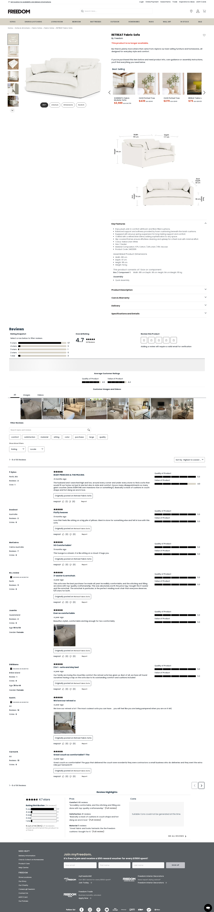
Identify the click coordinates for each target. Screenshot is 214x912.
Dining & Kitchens (33, 22)
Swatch (81, 105)
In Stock (184, 22)
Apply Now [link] (83, 902)
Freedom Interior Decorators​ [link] (151, 880)
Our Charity (23, 889)
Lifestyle (54, 105)
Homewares (134, 22)
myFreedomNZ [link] (85, 880)
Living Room (57, 22)
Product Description (122, 289)
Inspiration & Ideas (187, 2)
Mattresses (95, 22)
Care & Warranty (120, 297)
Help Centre (23, 872)
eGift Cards (201, 2)
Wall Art (167, 22)
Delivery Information (27, 860)
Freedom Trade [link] (86, 896)
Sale (200, 22)
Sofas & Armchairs (22, 28)
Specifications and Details (125, 313)
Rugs (151, 22)
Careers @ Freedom (27, 893)
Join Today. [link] (84, 887)
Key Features (118, 223)
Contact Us (23, 897)
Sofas (12, 22)
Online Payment (152, 2)
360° (44, 105)
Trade (174, 2)
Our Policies (23, 905)
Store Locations (25, 882)
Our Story (22, 886)
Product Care (24, 868)
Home (10, 28)
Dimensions (68, 105)
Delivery (115, 305)
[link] (191, 11)
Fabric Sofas (37, 28)
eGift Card (23, 901)
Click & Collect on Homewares (31, 864)
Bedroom (76, 22)
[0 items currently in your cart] (204, 11)
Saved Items (165, 2)
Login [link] (141, 2)
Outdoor (114, 22)
